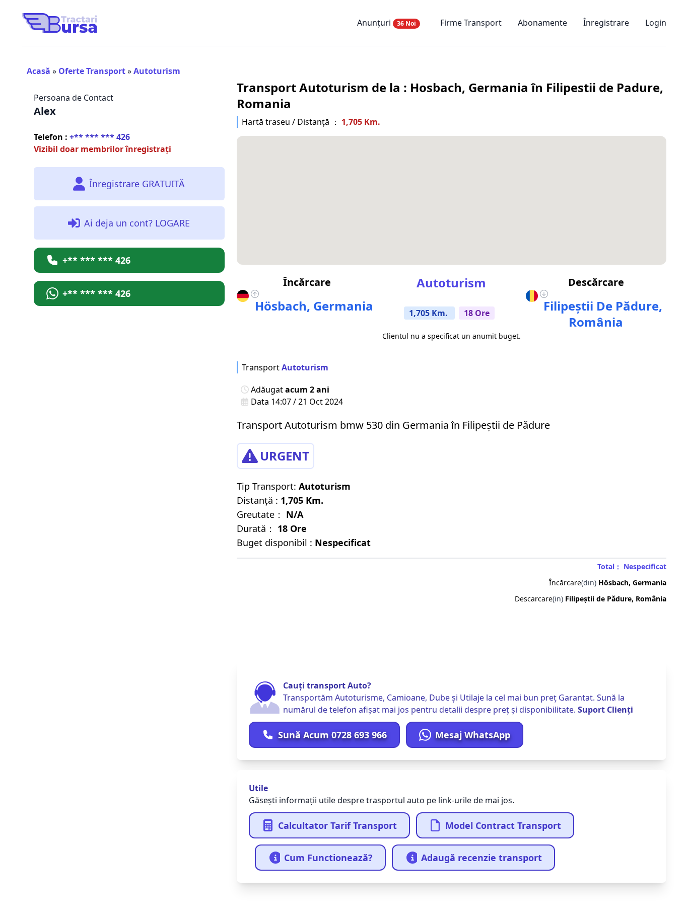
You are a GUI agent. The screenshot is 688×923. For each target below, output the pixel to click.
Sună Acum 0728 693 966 (332, 735)
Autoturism (156, 70)
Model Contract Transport (503, 825)
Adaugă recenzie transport (481, 858)
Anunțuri (386, 22)
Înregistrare (606, 22)
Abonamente (542, 22)
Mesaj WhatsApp (472, 735)
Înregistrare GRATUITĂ (137, 184)
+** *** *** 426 (82, 136)
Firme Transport (471, 22)
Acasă (38, 70)
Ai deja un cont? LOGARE (137, 223)
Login (655, 22)
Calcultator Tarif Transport (337, 825)
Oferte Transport (91, 70)
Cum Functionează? (328, 858)
